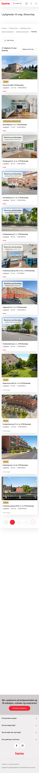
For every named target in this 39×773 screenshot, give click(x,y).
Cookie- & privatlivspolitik (10, 764)
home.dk (4, 28)
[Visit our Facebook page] (16, 745)
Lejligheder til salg (25, 28)
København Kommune (22, 31)
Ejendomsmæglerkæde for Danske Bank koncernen (18, 767)
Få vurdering (17, 3)
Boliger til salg (13, 28)
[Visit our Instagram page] (22, 745)
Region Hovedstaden (7, 31)
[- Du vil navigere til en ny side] (32, 522)
